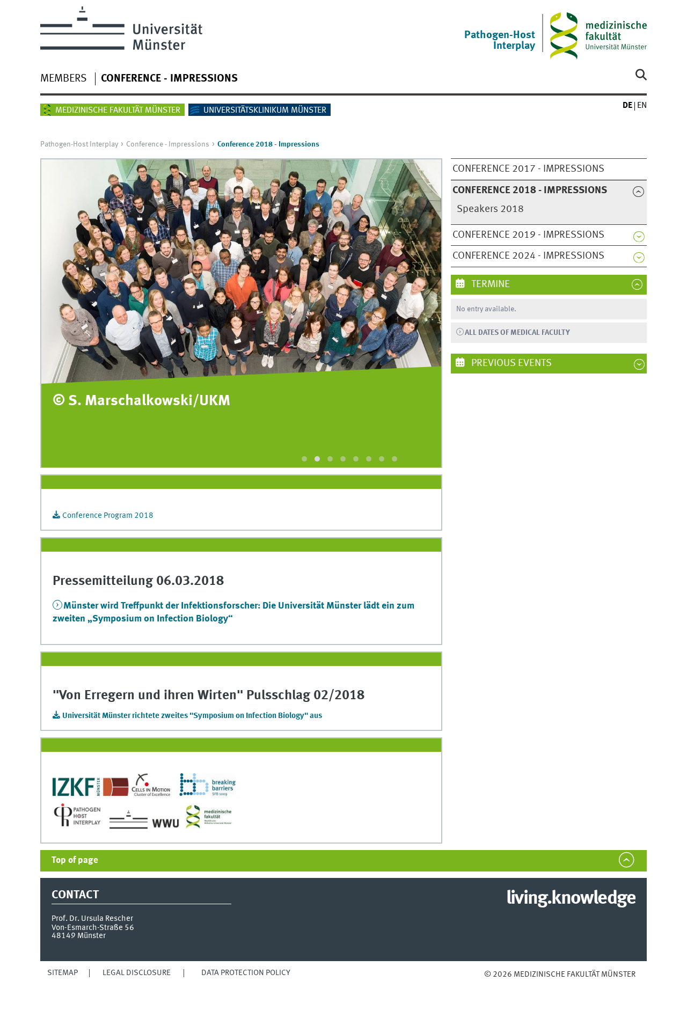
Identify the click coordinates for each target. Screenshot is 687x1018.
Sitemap (62, 973)
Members (63, 79)
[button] (304, 458)
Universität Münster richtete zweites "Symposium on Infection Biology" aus (192, 716)
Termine (489, 284)
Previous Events (510, 363)
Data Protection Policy (245, 973)
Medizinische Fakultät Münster (117, 110)
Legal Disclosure (137, 973)
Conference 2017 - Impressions (528, 169)
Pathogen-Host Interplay (79, 144)
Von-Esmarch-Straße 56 (93, 928)
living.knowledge (570, 899)
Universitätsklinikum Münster (264, 110)
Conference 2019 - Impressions (528, 235)
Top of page (75, 860)
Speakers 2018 (490, 209)
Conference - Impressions (169, 79)
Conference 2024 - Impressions (528, 256)
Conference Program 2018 (108, 515)
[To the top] (495, 985)
